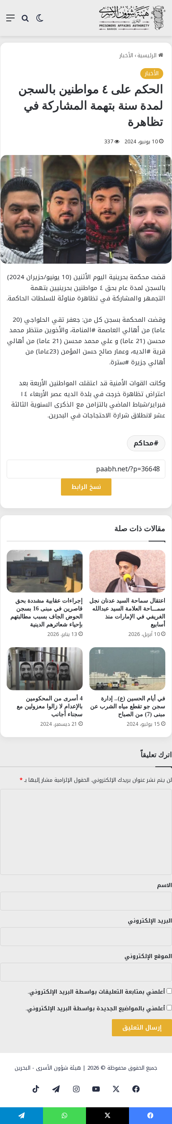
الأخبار (126, 55)
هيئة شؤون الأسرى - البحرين (48, 1068)
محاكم (144, 443)
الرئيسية (147, 55)
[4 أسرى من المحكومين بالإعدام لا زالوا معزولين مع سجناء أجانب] (45, 668)
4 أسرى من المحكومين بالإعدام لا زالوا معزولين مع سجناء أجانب (50, 706)
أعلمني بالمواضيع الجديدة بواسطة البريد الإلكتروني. (95, 1008)
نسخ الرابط (86, 487)
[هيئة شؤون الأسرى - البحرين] (132, 18)
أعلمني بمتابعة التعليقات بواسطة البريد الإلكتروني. (96, 992)
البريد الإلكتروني (150, 920)
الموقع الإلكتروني (148, 956)
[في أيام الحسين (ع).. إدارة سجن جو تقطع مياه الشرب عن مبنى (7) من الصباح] (127, 668)
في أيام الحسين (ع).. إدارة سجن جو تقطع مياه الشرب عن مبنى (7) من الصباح (127, 706)
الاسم (164, 885)
